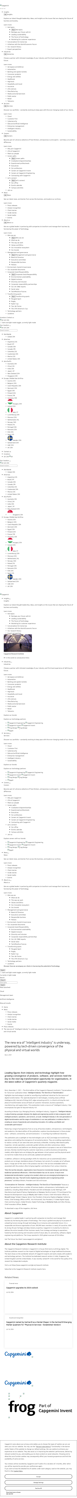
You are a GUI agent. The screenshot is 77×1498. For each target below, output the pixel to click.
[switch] (1, 322)
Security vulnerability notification (17, 1370)
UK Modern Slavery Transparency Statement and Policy (23, 1373)
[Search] (1, 8)
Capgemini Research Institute (14, 654)
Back (13, 29)
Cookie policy (12, 1378)
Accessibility (11, 1366)
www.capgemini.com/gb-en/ (33, 1239)
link (5, 14)
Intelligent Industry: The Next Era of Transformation (45, 1093)
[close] (2, 8)
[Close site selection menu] (10, 325)
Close (3, 980)
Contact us (15, 1438)
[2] (61, 1159)
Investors (11, 1361)
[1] (49, 1137)
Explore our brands (10, 715)
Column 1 (11, 1421)
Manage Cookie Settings (43, 1446)
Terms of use (12, 1363)
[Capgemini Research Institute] (40, 643)
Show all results (5, 1003)
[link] (18, 5)
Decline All (38, 1488)
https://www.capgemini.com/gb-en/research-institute (30, 1265)
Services (10, 106)
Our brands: (9, 1390)
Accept (38, 1476)
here (43, 1269)
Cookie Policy (18, 1471)
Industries (10, 54)
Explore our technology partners (15, 719)
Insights (9, 14)
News (9, 195)
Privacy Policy (12, 1368)
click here (33, 1208)
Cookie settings (12, 1375)
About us (10, 222)
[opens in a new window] (38, 1067)
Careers (9, 136)
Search (3, 970)
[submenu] (11, 662)
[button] (8, 456)
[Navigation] (4, 8)
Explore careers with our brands (15, 838)
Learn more (8, 25)
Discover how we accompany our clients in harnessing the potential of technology (32, 966)
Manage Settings (38, 1482)
